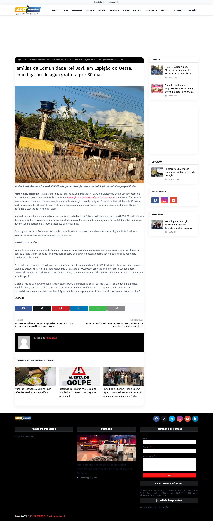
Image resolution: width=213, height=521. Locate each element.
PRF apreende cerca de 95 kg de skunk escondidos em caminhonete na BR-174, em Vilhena (104, 469)
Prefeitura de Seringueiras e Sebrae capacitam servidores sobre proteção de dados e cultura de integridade (122, 392)
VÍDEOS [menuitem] (164, 10)
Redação (51, 337)
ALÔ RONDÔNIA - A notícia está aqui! (48, 516)
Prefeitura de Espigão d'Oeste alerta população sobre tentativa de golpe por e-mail (77, 392)
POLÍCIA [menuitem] (101, 10)
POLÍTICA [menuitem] (90, 10)
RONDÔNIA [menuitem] (77, 10)
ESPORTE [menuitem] (137, 10)
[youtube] (173, 200)
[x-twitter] (164, 419)
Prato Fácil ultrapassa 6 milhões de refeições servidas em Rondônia (33, 391)
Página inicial (22, 60)
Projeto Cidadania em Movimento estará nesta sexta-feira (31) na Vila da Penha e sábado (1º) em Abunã (178, 70)
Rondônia (34, 60)
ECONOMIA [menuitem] (114, 10)
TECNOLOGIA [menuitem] (151, 10)
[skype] (172, 419)
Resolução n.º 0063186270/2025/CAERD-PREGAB (91, 197)
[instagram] (164, 200)
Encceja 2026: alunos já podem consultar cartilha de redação (180, 172)
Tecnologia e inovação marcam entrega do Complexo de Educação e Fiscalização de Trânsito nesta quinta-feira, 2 (178, 225)
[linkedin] (195, 419)
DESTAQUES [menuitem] (179, 10)
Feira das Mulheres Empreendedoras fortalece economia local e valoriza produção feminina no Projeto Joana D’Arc (179, 88)
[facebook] (155, 200)
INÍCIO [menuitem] (55, 10)
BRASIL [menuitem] (65, 10)
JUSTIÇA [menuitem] (126, 10)
